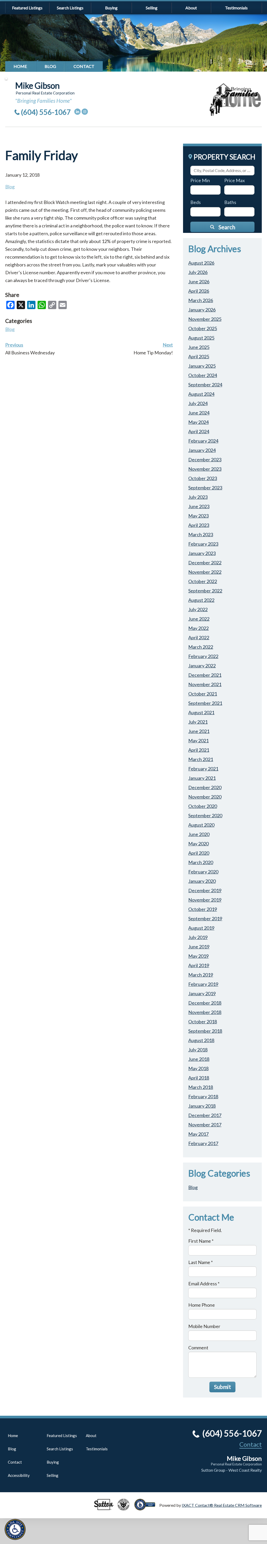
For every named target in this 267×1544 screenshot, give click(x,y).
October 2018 (202, 1021)
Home (20, 66)
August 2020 (201, 825)
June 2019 (198, 946)
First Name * (201, 1241)
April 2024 (198, 431)
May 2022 (198, 628)
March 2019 (200, 975)
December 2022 (204, 562)
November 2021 (204, 684)
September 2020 (205, 815)
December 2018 (204, 1003)
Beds (195, 202)
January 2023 (202, 553)
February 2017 (203, 1143)
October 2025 (202, 328)
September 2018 (205, 1031)
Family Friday (41, 155)
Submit (222, 1386)
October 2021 (202, 694)
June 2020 (198, 834)
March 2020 (200, 862)
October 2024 (202, 375)
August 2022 (201, 600)
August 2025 (201, 338)
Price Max (234, 180)
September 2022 (205, 591)
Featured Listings (27, 7)
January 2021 (202, 778)
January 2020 (202, 881)
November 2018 (204, 1012)
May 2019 (198, 956)
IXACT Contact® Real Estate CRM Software (222, 1505)
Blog (50, 66)
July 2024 (198, 403)
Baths (230, 202)
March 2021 (200, 759)
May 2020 (198, 843)
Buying (111, 7)
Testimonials (236, 7)
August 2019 (201, 928)
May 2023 (198, 516)
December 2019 (204, 890)
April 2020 (198, 853)
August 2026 (201, 263)
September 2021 (205, 703)
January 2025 (202, 366)
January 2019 (202, 993)
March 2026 (200, 300)
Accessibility (19, 1475)
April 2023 (198, 525)
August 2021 (201, 712)
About (191, 7)
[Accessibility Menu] (15, 1529)
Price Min (200, 180)
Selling (151, 7)
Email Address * (204, 1283)
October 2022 (202, 581)
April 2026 (198, 291)
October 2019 (202, 909)
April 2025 (198, 356)
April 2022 (198, 637)
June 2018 (198, 1059)
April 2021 (198, 750)
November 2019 (204, 900)
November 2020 (204, 797)
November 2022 (204, 572)
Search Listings (70, 7)
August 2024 (201, 394)
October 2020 (202, 806)
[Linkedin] (77, 112)
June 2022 (198, 619)
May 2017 (198, 1134)
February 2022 (203, 656)
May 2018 (198, 1068)
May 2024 (198, 422)
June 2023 (198, 506)
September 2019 (205, 918)
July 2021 (198, 722)
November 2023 (204, 469)
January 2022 (202, 665)
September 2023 (205, 487)
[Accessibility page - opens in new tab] (147, 1507)
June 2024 (198, 413)
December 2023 (204, 459)
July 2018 (198, 1049)
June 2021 (198, 731)
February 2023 (203, 544)
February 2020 (203, 872)
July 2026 (198, 272)
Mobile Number (204, 1326)
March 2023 (200, 534)
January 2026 (202, 309)
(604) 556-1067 (46, 112)
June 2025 (198, 347)
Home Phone (201, 1305)
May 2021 (198, 740)
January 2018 (202, 1106)
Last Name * (200, 1262)
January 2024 (202, 450)
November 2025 (204, 319)
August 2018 (201, 1040)
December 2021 (204, 675)
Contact (84, 66)
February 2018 (203, 1096)
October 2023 (202, 478)
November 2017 (204, 1124)
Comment (198, 1347)
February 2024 (203, 441)
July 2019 (198, 937)
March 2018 (200, 1087)
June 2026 (198, 281)
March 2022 (200, 647)
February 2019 (203, 984)
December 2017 (204, 1115)
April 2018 (198, 1078)
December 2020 (204, 787)
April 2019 (198, 965)
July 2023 (198, 497)
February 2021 (203, 768)
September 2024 (205, 384)
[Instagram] (85, 112)
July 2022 (198, 609)
